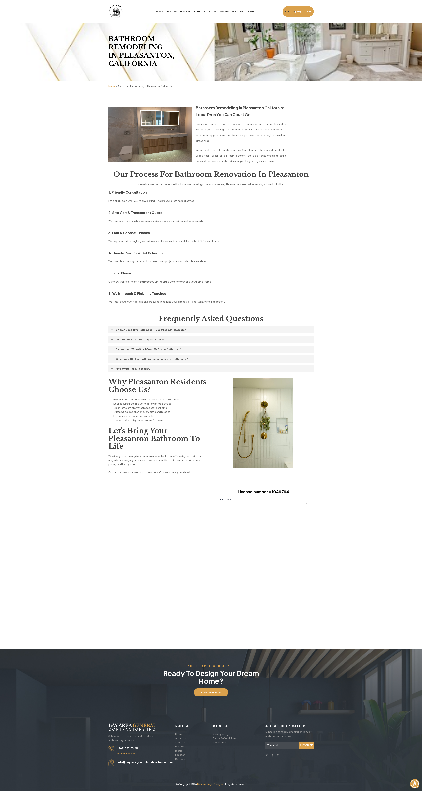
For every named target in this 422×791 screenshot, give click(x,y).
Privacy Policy (221, 734)
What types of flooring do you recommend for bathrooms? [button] (152, 358)
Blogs (178, 750)
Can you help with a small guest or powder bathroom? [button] (148, 349)
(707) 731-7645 (127, 748)
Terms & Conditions (224, 738)
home (178, 734)
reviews (180, 758)
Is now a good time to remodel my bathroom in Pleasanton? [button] (152, 329)
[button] (211, 692)
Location (180, 754)
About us (180, 738)
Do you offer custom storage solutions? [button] (140, 339)
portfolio (180, 746)
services (180, 742)
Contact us (219, 742)
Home (112, 86)
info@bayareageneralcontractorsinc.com (146, 762)
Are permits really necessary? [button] (133, 368)
